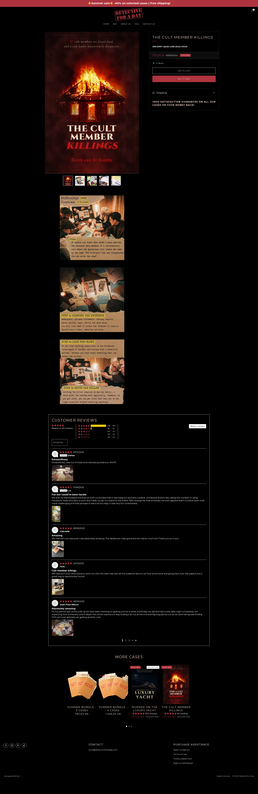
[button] (84, 426)
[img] (66, 452)
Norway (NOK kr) (12, 776)
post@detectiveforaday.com (103, 750)
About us (126, 24)
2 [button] (125, 640)
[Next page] (191, 684)
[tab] (126, 726)
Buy (115, 24)
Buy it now (184, 79)
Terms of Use (180, 754)
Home (106, 24)
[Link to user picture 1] (62, 473)
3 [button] (129, 640)
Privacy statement (182, 758)
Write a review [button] (197, 426)
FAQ (137, 24)
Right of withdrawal (183, 763)
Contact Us (149, 24)
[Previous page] (67, 684)
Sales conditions (181, 750)
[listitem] (129, 3)
